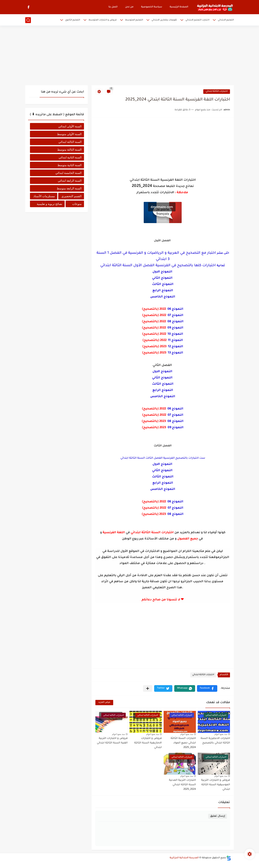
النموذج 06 (175, 309)
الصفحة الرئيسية (179, 7)
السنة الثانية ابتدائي (70, 157)
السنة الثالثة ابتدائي (70, 141)
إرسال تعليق (217, 816)
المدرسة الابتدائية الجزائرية (184, 858)
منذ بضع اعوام (220, 734)
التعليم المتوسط (134, 20)
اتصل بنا (113, 7)
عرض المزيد (104, 702)
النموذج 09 (175, 328)
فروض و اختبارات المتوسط (103, 20)
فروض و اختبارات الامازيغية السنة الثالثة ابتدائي (148, 743)
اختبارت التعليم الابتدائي (197, 20)
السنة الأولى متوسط (69, 134)
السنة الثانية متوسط (69, 165)
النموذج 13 (175, 353)
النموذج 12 (175, 346)
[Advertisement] (129, 55)
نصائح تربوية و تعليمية (49, 203)
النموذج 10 (175, 334)
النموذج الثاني (162, 278)
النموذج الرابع (162, 290)
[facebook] (28, 7)
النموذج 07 (175, 315)
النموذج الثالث (162, 284)
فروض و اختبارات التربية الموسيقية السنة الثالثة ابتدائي (215, 785)
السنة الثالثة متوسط (69, 149)
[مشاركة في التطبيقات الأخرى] (147, 688)
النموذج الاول (162, 272)
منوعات (77, 203)
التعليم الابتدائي (226, 20)
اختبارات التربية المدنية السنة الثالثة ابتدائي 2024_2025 (182, 785)
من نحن (129, 7)
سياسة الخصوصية (151, 7)
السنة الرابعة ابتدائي (70, 180)
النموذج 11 (175, 340)
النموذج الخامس (162, 297)
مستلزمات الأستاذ (44, 196)
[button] (207, 688)
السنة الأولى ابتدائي (70, 126)
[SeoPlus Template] (228, 858)
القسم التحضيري (71, 196)
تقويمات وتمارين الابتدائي (164, 20)
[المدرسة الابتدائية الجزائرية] (215, 7)
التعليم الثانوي (72, 20)
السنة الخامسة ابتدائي (68, 172)
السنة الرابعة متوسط (69, 188)
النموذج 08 (175, 321)
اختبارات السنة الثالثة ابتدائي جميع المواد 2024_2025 (183, 743)
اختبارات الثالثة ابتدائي (217, 91)
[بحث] (28, 20)
